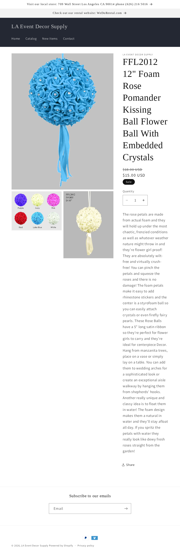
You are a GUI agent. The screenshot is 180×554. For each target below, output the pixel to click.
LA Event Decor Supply (34, 545)
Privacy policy (86, 545)
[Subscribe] (126, 508)
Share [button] (130, 465)
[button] (144, 26)
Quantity (128, 191)
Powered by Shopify (61, 545)
